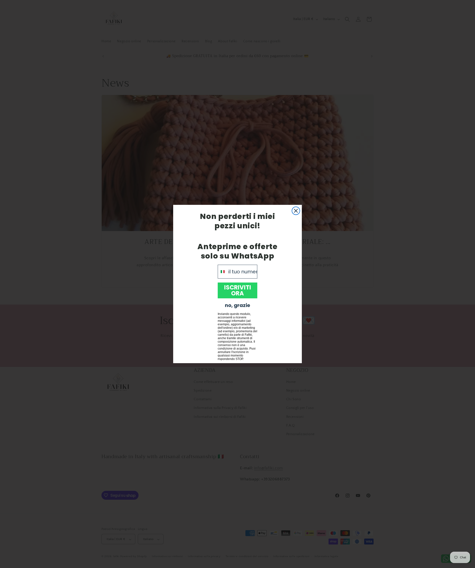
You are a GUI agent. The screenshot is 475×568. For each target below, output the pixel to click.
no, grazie (237, 305)
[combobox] (222, 271)
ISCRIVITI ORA (237, 290)
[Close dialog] (296, 211)
